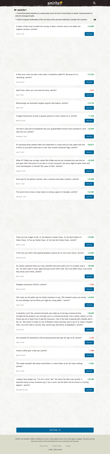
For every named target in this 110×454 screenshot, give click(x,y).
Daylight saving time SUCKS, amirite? (31, 285)
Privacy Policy (56, 446)
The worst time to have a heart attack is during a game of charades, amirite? (46, 192)
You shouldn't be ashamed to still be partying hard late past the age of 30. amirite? (49, 338)
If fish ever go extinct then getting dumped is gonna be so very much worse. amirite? (50, 253)
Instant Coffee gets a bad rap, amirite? (31, 351)
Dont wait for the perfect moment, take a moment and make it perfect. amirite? (47, 179)
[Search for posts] (94, 3)
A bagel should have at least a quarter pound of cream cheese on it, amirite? (46, 116)
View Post (89, 34)
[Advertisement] (55, 54)
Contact (68, 446)
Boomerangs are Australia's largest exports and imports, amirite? (42, 103)
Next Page (54, 430)
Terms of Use (44, 446)
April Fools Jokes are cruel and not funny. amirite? (36, 90)
